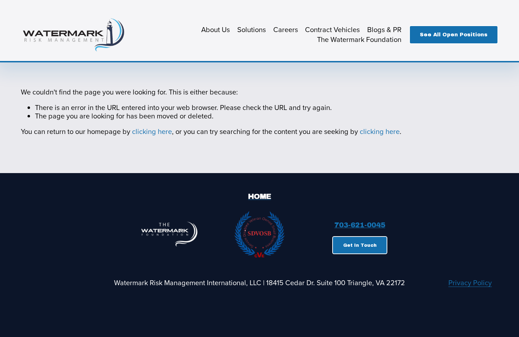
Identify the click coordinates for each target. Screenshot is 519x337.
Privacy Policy (470, 282)
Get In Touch (360, 245)
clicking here (152, 131)
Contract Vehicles (332, 30)
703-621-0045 (359, 225)
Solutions (251, 30)
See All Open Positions (454, 34)
